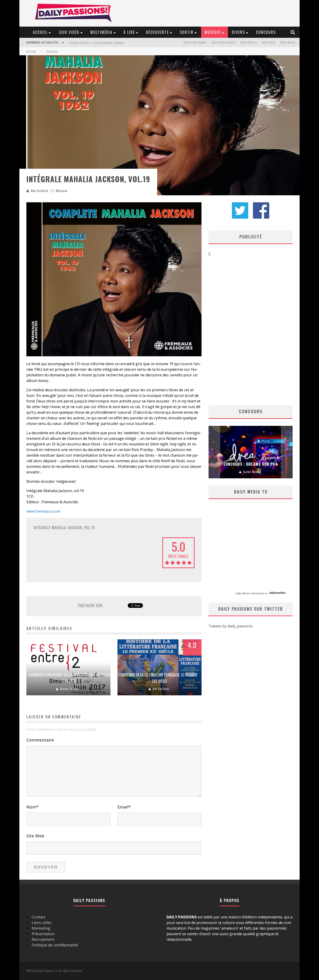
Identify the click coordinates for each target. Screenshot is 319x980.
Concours (266, 32)
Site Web (35, 836)
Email (124, 807)
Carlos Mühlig (252, 472)
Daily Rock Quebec (224, 42)
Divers (238, 32)
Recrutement (43, 939)
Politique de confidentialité (55, 945)
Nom (32, 807)
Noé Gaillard (39, 190)
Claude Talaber (69, 689)
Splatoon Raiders (80, 43)
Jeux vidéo (69, 32)
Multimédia (101, 32)
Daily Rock (269, 42)
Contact (38, 917)
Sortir (187, 32)
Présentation (43, 933)
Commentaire (40, 740)
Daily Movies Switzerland (250, 593)
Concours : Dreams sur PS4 (250, 464)
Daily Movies (249, 42)
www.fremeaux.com (43, 511)
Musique (213, 32)
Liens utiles (42, 922)
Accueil (40, 32)
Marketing (41, 928)
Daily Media (287, 42)
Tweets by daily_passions (231, 626)
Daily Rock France (195, 42)
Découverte (157, 32)
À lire (129, 32)
